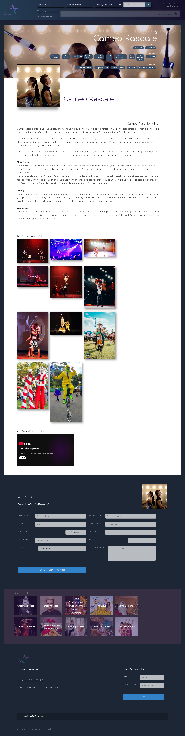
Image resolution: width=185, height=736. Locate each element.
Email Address (95, 523)
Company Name (95, 515)
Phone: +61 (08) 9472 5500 (30, 680)
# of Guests (94, 539)
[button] (51, 4)
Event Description (96, 547)
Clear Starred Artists (45, 16)
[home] (17, 9)
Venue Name (24, 539)
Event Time (93, 531)
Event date (23, 531)
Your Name (23, 515)
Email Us (173, 6)
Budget (22, 547)
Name (126, 676)
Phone (21, 523)
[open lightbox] (32, 251)
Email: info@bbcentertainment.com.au (37, 687)
